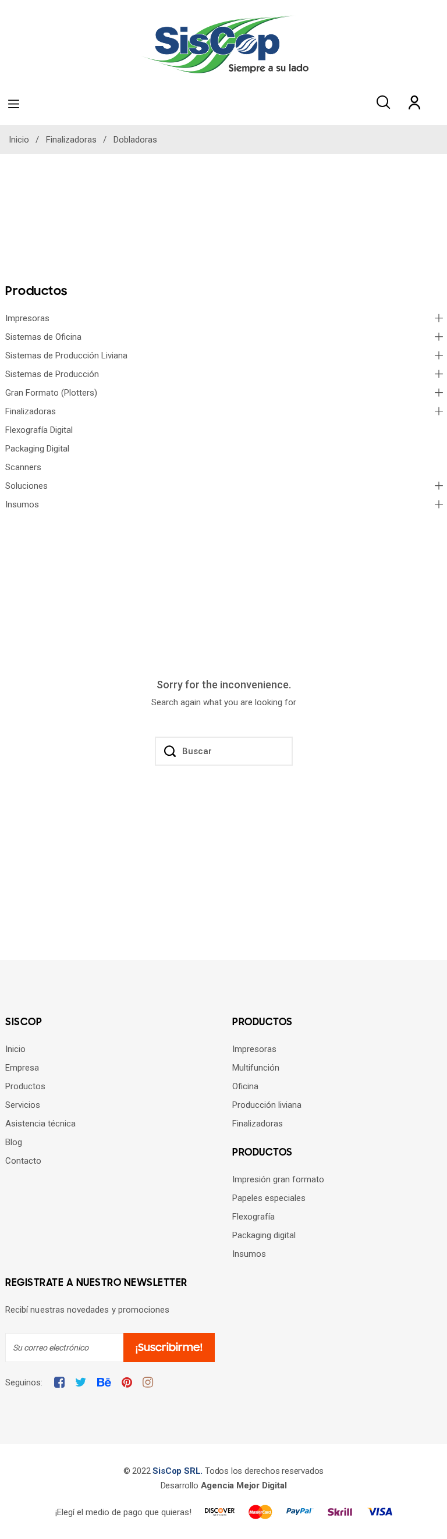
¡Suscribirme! (169, 1347)
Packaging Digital (37, 448)
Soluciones (26, 486)
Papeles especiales (269, 1198)
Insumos (22, 504)
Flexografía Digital (39, 430)
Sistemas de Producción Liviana (66, 355)
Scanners (23, 467)
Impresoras (27, 318)
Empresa (22, 1067)
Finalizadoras (30, 411)
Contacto (23, 1161)
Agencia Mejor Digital (244, 1485)
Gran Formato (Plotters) (51, 393)
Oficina (245, 1086)
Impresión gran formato (278, 1179)
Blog (13, 1142)
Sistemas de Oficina (43, 337)
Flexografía (253, 1216)
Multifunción (255, 1067)
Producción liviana (266, 1105)
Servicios (22, 1105)
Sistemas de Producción (52, 374)
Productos (25, 1086)
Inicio (15, 1049)
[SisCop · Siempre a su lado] (223, 44)
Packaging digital (264, 1235)
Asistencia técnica (40, 1123)
